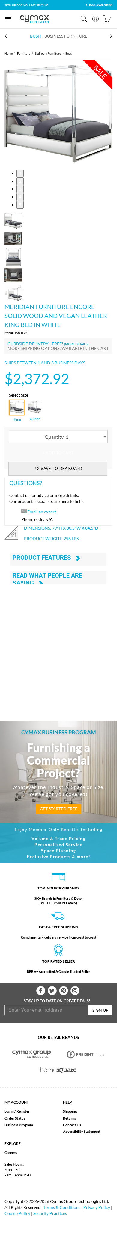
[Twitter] (52, 990)
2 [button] (20, 181)
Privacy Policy (96, 1207)
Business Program (18, 1125)
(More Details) (76, 344)
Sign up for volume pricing (26, 5)
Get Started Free (58, 808)
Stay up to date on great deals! (57, 1000)
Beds (68, 53)
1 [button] (20, 173)
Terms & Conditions (62, 1207)
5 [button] (20, 204)
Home (8, 53)
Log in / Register (17, 1111)
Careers (10, 1152)
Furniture (23, 53)
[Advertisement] (58, 645)
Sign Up (100, 1010)
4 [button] (20, 196)
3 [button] (20, 189)
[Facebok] (40, 990)
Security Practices (50, 1213)
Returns (69, 1118)
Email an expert (41, 511)
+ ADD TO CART (58, 452)
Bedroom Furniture (48, 53)
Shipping (70, 1111)
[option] (58, 114)
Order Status (14, 1118)
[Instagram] (75, 990)
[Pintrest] (63, 990)
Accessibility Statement (81, 1131)
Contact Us (72, 1125)
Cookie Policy (17, 1213)
